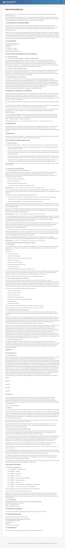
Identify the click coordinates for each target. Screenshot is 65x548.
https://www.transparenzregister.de (35, 530)
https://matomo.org (54, 357)
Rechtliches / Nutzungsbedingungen (41, 543)
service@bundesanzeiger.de (15, 51)
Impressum (22, 543)
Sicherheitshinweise (53, 543)
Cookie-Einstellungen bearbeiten (12, 405)
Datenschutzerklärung (29, 543)
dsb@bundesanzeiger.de (26, 491)
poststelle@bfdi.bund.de (14, 506)
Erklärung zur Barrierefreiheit (13, 543)
